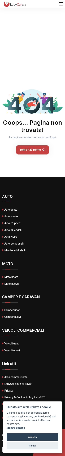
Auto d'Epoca (12, 223)
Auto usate (10, 209)
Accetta (32, 437)
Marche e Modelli (14, 250)
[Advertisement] (32, 34)
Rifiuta (32, 445)
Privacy (8, 390)
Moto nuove (11, 283)
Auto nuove (11, 216)
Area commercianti (15, 377)
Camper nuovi (12, 316)
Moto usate (11, 277)
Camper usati (12, 310)
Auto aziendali (12, 230)
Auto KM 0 (10, 236)
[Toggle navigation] (61, 4)
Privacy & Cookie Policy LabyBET (24, 397)
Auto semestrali (14, 243)
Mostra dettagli (16, 427)
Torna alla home (30, 149)
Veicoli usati (11, 343)
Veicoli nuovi (12, 350)
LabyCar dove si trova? (18, 384)
